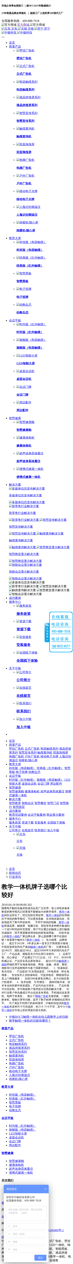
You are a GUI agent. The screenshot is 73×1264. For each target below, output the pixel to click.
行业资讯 (15, 876)
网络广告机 (41, 996)
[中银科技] (36, 33)
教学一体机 (52, 915)
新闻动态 (15, 872)
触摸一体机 (36, 947)
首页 (12, 42)
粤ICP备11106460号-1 (50, 1230)
